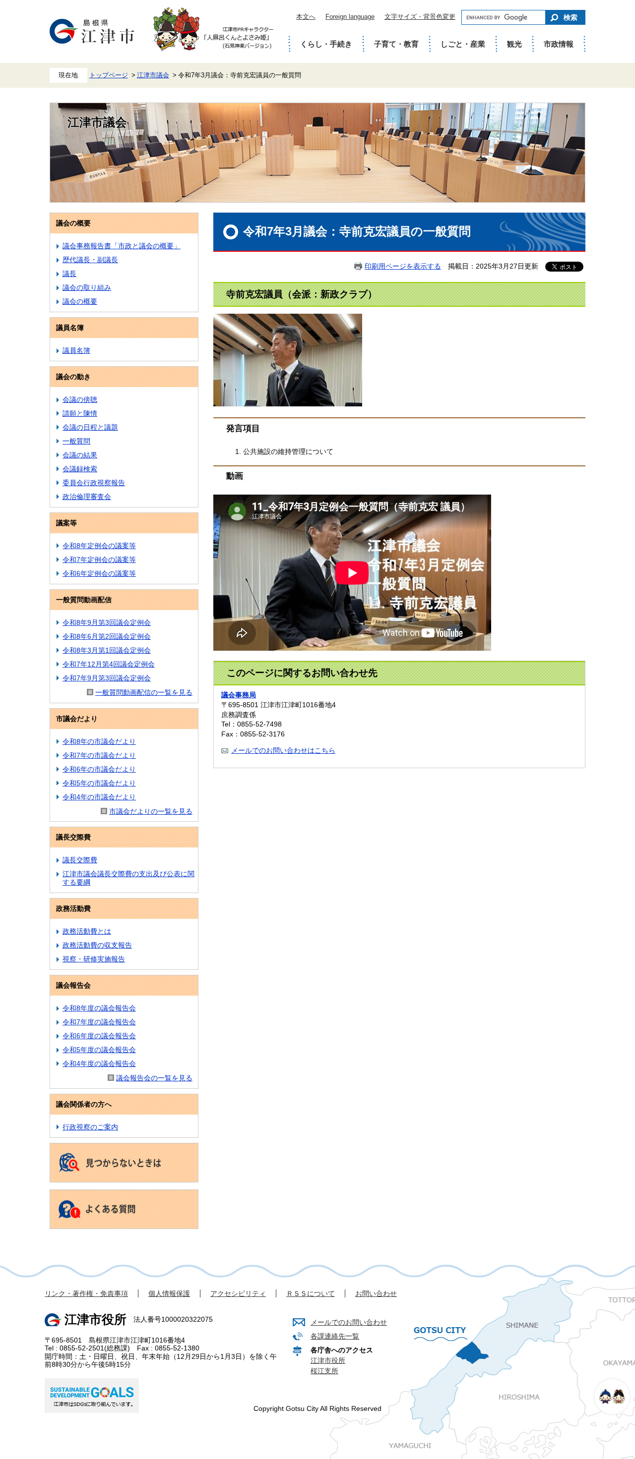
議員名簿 (70, 328)
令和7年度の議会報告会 (99, 1022)
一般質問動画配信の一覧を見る (143, 692)
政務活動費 (73, 908)
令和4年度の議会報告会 (99, 1063)
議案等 (66, 523)
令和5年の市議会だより (99, 783)
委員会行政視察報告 (94, 483)
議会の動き (73, 377)
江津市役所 (328, 1360)
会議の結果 (80, 455)
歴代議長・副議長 (90, 260)
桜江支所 (324, 1371)
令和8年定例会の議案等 (99, 546)
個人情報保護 (169, 1293)
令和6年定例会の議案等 (99, 573)
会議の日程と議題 (90, 427)
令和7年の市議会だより (99, 755)
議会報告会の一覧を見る (154, 1078)
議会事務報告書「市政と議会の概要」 (122, 246)
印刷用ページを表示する (403, 266)
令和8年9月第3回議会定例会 (107, 622)
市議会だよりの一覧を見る (150, 811)
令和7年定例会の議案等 (99, 559)
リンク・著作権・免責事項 (86, 1293)
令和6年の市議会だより (99, 769)
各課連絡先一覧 (335, 1336)
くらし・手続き (326, 44)
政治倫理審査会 (87, 497)
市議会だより (77, 719)
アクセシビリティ (238, 1293)
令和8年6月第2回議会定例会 (107, 636)
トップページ (108, 75)
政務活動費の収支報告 (97, 945)
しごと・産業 (463, 44)
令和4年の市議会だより (99, 797)
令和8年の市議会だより (99, 741)
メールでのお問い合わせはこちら (283, 750)
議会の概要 (73, 223)
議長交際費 (73, 837)
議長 (69, 274)
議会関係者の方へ (84, 1104)
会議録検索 (80, 469)
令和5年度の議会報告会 (99, 1050)
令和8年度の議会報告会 (99, 1008)
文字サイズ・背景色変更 (419, 16)
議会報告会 (73, 985)
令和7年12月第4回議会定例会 (109, 664)
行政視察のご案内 (90, 1127)
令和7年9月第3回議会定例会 (107, 678)
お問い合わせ (376, 1293)
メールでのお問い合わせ (349, 1322)
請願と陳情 (80, 413)
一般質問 (76, 441)
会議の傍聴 (80, 399)
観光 (514, 44)
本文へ (306, 16)
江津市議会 (153, 75)
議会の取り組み (87, 287)
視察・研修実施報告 (94, 959)
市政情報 (558, 44)
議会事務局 (238, 695)
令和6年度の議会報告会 (99, 1036)
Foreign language (350, 16)
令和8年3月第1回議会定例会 (107, 650)
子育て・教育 (396, 44)
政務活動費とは (87, 931)
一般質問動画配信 (84, 600)
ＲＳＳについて (310, 1293)
